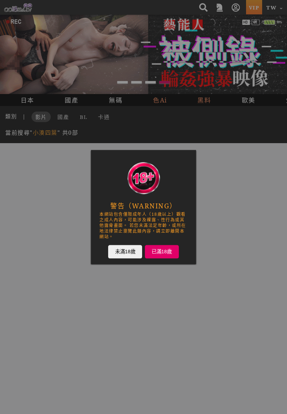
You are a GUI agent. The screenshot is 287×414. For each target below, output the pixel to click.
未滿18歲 (125, 251)
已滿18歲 (162, 251)
